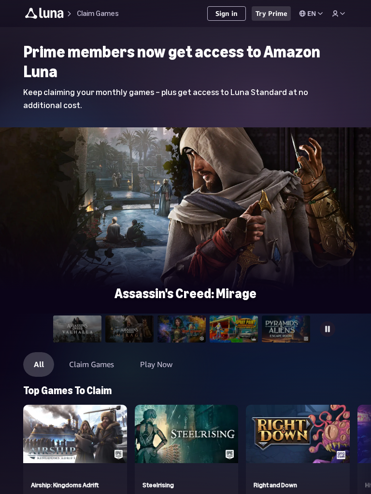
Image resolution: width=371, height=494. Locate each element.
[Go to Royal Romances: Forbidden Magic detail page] (185, 131)
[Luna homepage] (44, 14)
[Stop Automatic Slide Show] (327, 329)
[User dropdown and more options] (339, 13)
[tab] (77, 329)
